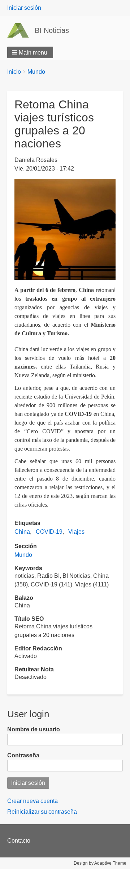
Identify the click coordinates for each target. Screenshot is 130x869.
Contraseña (23, 755)
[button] (30, 52)
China (22, 532)
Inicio (14, 72)
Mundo (36, 72)
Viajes (76, 532)
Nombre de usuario (33, 729)
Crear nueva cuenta (32, 801)
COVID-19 (49, 532)
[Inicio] (21, 30)
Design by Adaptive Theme (100, 863)
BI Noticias (52, 30)
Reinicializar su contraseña (42, 812)
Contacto (18, 841)
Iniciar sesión (24, 8)
